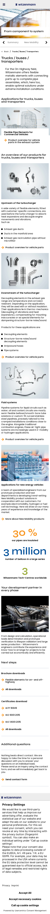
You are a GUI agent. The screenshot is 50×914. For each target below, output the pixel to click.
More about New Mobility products (24, 519)
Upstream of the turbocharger (18, 203)
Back (6, 51)
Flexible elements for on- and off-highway (24, 681)
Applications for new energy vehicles (22, 485)
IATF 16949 (11, 708)
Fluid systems (9, 402)
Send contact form (16, 779)
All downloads (13, 689)
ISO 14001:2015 (13, 722)
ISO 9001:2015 (12, 715)
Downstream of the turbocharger (20, 293)
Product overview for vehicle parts (24, 247)
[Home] (26, 4)
